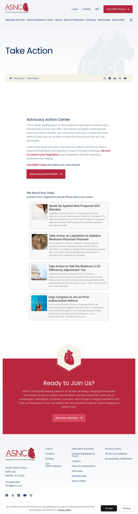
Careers (58, 20)
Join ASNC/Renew (116, 9)
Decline (127, 508)
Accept (109, 508)
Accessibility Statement (118, 459)
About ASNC (118, 20)
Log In (75, 9)
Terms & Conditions (116, 454)
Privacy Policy (113, 449)
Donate (49, 459)
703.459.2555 (12, 481)
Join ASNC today (36, 164)
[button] (129, 20)
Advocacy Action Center (44, 174)
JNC (97, 9)
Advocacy (91, 20)
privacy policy (64, 510)
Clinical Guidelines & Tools (40, 20)
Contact (86, 9)
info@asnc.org (13, 485)
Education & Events (15, 20)
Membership (104, 20)
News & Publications (74, 20)
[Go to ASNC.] (11, 78)
